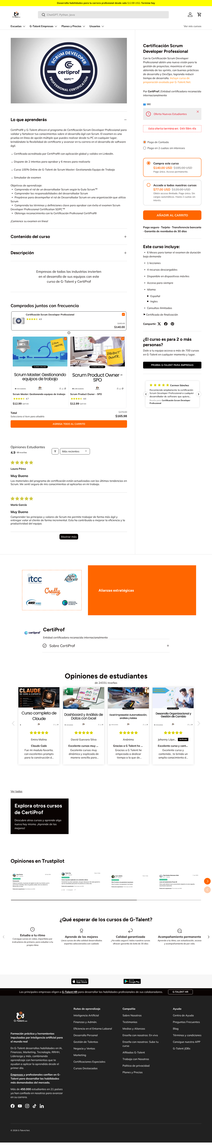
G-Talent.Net (23, 1130)
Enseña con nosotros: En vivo (140, 1035)
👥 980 (147, 104)
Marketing (80, 1055)
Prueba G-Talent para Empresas (172, 365)
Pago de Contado (158, 142)
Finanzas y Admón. (85, 1022)
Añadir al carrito (172, 215)
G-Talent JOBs (181, 1048)
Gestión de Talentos (86, 1041)
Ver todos (16, 791)
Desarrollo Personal (86, 1035)
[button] (199, 14)
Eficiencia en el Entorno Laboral (93, 1028)
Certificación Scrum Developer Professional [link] (50, 314)
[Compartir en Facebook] (165, 324)
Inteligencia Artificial (86, 1015)
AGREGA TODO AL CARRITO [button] (69, 423)
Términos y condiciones (187, 1035)
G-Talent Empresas (41, 26)
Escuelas (16, 26)
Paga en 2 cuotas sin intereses (166, 148)
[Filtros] (55, 451)
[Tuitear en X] (159, 324)
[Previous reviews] (146, 394)
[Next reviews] (198, 394)
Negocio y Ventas (84, 1048)
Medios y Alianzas (134, 1028)
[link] (19, 321)
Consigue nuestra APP (186, 1041)
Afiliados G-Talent (134, 1052)
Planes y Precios (71, 26)
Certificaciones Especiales (89, 1061)
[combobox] (103, 14)
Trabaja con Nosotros (136, 1059)
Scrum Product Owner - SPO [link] (86, 394)
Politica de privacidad (136, 1065)
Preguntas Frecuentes (186, 1022)
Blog (176, 1028)
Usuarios (94, 26)
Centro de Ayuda (183, 1015)
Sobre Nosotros (132, 1015)
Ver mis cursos (192, 26)
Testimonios (130, 1022)
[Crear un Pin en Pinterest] (172, 324)
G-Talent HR (180, 991)
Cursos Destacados (86, 1068)
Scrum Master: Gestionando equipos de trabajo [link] (39, 394)
